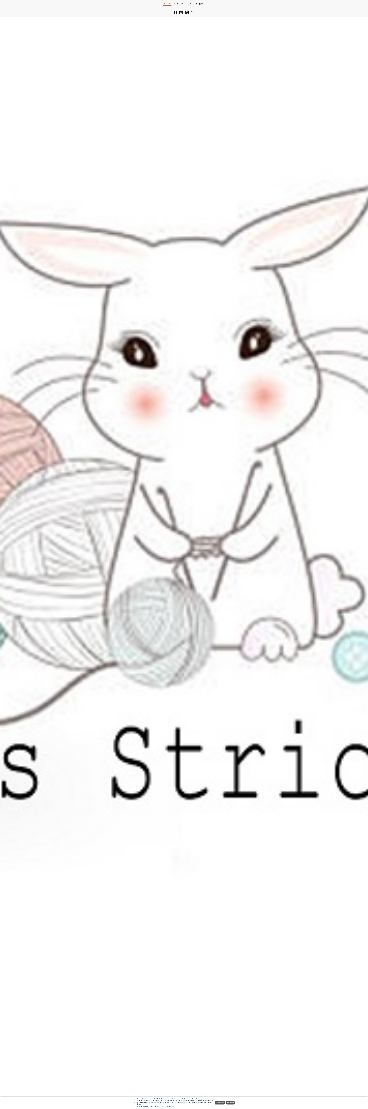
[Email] (192, 12)
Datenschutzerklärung (144, 1106)
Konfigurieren (170, 1106)
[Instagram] (181, 12)
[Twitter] (187, 12)
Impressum (159, 1106)
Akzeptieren (220, 1103)
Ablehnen (230, 1103)
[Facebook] (175, 12)
